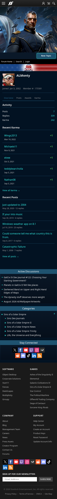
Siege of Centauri (37, 403)
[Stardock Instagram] (37, 350)
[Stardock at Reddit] (17, 355)
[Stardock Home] (10, 3)
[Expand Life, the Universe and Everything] (5, 335)
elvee (7, 157)
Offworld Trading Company (42, 399)
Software (8, 369)
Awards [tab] (28, 97)
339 (53, 115)
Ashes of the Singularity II (41, 374)
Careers (5, 433)
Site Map (48, 494)
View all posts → (10, 256)
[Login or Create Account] (43, 3)
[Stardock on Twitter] (15, 350)
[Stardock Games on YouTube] (26, 350)
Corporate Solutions (11, 378)
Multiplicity (7, 395)
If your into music (12, 214)
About (5, 421)
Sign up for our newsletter (18, 474)
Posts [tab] (18, 97)
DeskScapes (7, 391)
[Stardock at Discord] (23, 355)
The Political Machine (39, 395)
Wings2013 (10, 135)
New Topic (46, 56)
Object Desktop (9, 374)
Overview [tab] (8, 97)
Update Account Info (42, 441)
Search (19, 61)
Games (34, 369)
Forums (5, 454)
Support (38, 415)
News (4, 437)
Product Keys (39, 433)
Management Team (11, 429)
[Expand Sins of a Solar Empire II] (5, 323)
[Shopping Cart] (48, 3)
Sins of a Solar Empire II (40, 387)
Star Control (35, 391)
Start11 (5, 382)
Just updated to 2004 (14, 204)
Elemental (34, 378)
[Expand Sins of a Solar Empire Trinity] (5, 331)
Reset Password (40, 437)
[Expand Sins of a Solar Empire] (2, 314)
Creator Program (10, 445)
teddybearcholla (13, 168)
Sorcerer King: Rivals (39, 407)
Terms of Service (26, 494)
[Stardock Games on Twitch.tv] (31, 350)
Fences (5, 387)
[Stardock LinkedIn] (34, 355)
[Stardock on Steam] (42, 350)
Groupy (5, 399)
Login (27, 61)
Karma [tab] (37, 97)
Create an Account (41, 429)
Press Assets (8, 441)
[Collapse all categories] (54, 313)
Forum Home (6, 61)
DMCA (39, 494)
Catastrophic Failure (14, 246)
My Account (38, 425)
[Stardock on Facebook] (20, 350)
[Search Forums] (54, 3)
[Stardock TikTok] (28, 355)
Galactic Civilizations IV (40, 382)
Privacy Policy (10, 494)
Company (8, 415)
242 (53, 120)
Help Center (38, 421)
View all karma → (11, 190)
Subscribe (45, 479)
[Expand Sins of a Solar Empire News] (5, 327)
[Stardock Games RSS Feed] (39, 355)
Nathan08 (10, 179)
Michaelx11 (10, 146)
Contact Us (7, 449)
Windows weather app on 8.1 (19, 224)
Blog (4, 425)
